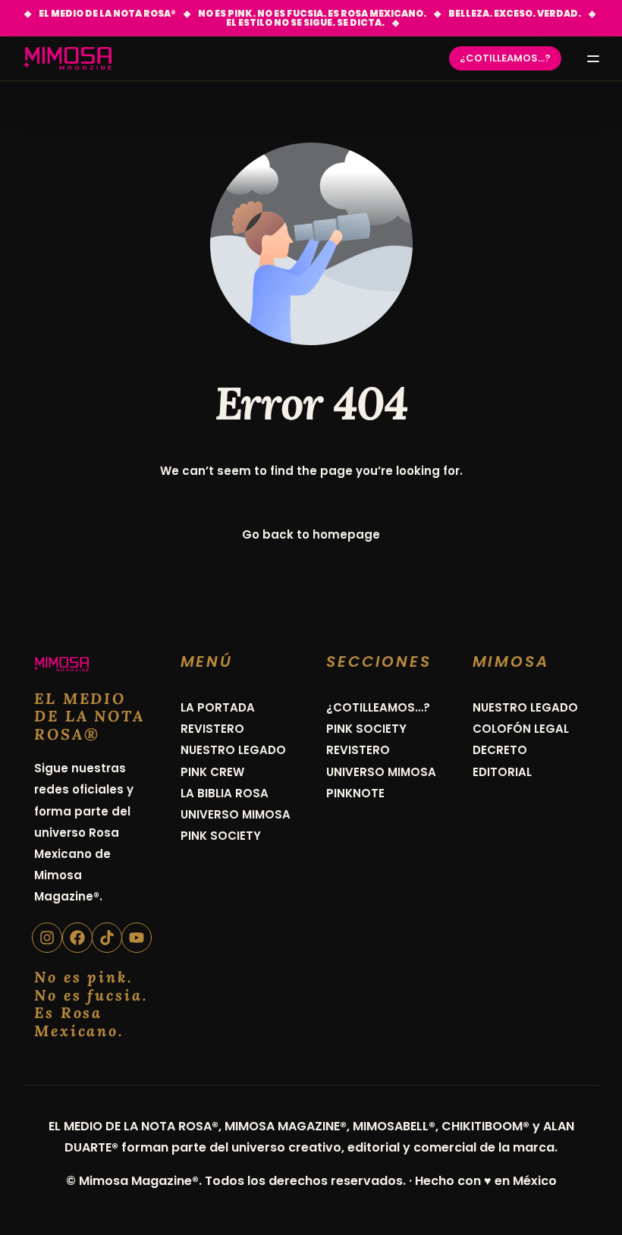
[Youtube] (136, 937)
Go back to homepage (311, 534)
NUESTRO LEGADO (233, 750)
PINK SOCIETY (221, 836)
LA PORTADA (218, 707)
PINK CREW (212, 772)
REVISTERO (212, 729)
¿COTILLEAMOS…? (378, 707)
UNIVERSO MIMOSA (236, 814)
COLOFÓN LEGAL (521, 729)
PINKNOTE (355, 793)
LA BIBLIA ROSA (225, 793)
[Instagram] (47, 937)
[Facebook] (77, 937)
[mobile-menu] (587, 58)
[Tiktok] (107, 937)
